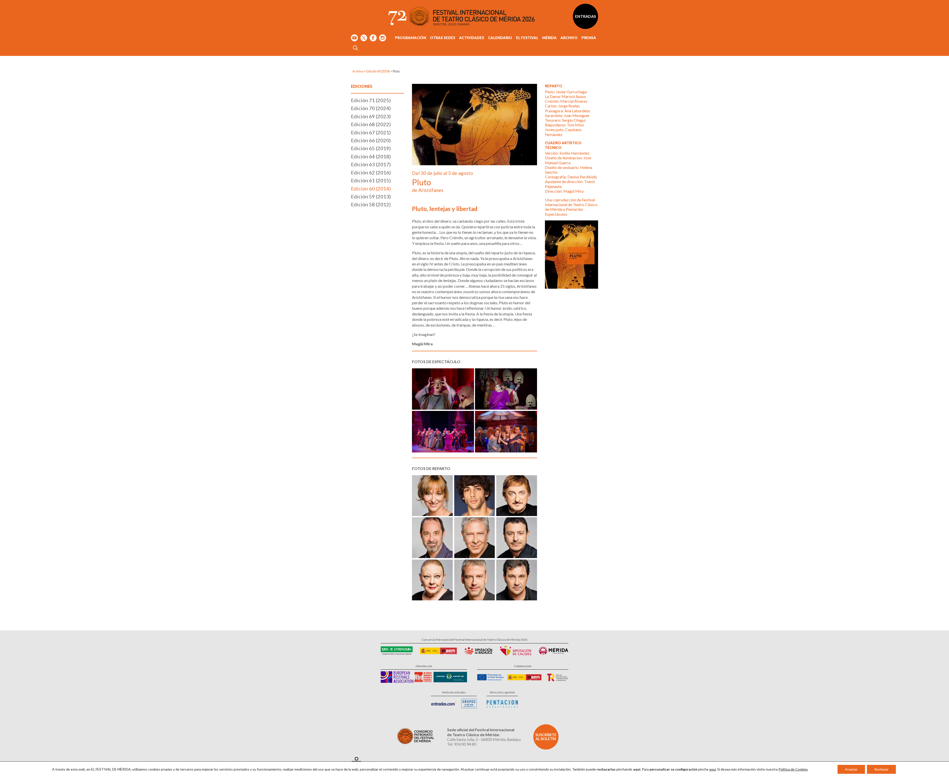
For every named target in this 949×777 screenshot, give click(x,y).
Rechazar (881, 769)
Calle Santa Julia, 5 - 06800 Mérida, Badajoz (484, 739)
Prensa (589, 38)
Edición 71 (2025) (371, 100)
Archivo (569, 38)
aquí (712, 769)
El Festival (527, 38)
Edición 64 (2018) (371, 156)
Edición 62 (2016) (371, 172)
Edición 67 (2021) (371, 132)
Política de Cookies (793, 769)
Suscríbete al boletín (545, 737)
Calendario (500, 38)
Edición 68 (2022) (371, 124)
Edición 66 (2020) (371, 140)
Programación (410, 38)
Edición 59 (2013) (371, 196)
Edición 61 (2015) (371, 180)
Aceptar (851, 769)
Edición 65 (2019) (371, 148)
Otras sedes (442, 38)
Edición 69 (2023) (371, 116)
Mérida (549, 38)
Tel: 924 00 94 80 (461, 744)
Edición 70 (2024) (371, 108)
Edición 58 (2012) (371, 204)
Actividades (471, 38)
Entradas (585, 16)
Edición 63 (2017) (371, 164)
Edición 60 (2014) (378, 71)
